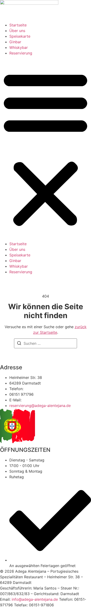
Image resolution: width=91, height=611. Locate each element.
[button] (45, 148)
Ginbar (15, 42)
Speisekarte (19, 36)
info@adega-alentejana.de (35, 599)
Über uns (17, 30)
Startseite (18, 25)
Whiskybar (18, 47)
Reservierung (20, 53)
